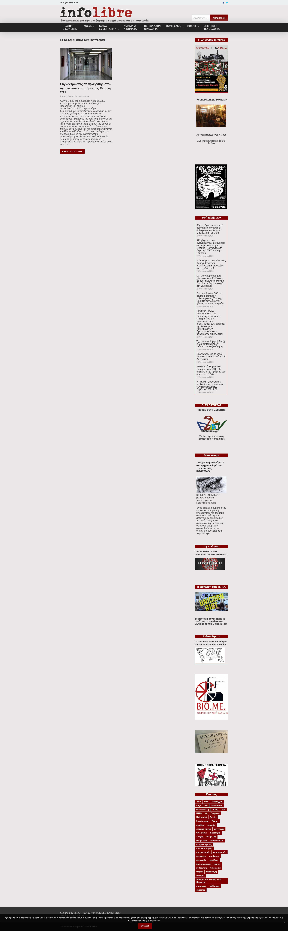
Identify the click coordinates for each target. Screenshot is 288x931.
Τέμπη (215, 821)
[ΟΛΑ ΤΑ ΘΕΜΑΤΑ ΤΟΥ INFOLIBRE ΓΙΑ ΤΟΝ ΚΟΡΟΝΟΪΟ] (210, 569)
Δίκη (206, 805)
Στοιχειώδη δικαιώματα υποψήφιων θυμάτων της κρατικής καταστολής (210, 466)
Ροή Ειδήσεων (211, 217)
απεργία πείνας (203, 829)
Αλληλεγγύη (216, 802)
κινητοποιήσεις (203, 864)
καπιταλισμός (219, 852)
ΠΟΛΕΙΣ (192, 26)
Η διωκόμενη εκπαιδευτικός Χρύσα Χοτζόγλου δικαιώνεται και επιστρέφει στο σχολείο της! (211, 264)
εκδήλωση (211, 837)
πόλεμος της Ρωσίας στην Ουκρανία (208, 880)
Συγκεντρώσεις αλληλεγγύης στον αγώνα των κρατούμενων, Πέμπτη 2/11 (85, 88)
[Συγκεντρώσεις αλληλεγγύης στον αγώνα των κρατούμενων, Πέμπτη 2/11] (86, 65)
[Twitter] (227, 2)
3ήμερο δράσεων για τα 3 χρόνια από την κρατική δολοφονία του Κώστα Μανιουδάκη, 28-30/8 (209, 229)
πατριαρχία (215, 868)
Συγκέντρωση (202, 821)
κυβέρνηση (201, 868)
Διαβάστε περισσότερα (209, 532)
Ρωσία (213, 817)
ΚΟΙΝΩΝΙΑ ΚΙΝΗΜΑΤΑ (130, 27)
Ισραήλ (215, 809)
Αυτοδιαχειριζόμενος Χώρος (211, 134)
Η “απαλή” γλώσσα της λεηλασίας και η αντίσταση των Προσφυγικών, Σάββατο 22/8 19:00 (210, 385)
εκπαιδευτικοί (216, 840)
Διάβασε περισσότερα (72, 151)
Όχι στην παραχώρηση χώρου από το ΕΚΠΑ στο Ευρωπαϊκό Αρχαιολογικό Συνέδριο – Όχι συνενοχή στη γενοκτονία (210, 280)
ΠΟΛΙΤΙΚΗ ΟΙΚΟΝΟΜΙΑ (70, 27)
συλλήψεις (214, 886)
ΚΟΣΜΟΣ (89, 26)
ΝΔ (206, 813)
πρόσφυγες (211, 872)
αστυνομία (219, 829)
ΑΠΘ (206, 802)
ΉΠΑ (198, 802)
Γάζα (198, 805)
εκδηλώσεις (201, 840)
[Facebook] (223, 2)
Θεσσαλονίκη (202, 809)
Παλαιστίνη (201, 817)
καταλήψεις (214, 856)
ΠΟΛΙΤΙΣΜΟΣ (173, 26)
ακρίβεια (200, 825)
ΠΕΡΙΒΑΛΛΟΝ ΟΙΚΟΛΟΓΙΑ (152, 27)
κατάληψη (201, 856)
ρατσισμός (201, 886)
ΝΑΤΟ (199, 813)
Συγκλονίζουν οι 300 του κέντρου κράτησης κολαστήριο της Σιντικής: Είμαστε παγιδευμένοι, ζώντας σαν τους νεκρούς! (210, 298)
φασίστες (200, 890)
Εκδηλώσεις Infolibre (211, 39)
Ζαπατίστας (216, 805)
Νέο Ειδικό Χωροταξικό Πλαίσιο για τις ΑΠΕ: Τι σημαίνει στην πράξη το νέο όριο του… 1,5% (210, 370)
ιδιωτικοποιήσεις (204, 848)
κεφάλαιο (214, 860)
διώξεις (199, 837)
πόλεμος (200, 876)
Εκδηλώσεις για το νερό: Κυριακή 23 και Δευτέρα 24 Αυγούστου (210, 356)
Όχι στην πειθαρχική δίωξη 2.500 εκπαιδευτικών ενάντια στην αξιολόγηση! (210, 344)
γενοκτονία (201, 833)
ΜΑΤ (224, 809)
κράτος (217, 864)
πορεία (199, 872)
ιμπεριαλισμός (203, 852)
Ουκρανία (215, 813)
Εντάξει (145, 926)
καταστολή (201, 860)
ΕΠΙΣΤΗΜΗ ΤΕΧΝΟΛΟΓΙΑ (212, 27)
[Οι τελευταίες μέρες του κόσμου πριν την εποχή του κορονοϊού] (210, 662)
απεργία (211, 825)
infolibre (85, 96)
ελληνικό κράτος (204, 844)
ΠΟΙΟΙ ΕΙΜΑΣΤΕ (204, 100)
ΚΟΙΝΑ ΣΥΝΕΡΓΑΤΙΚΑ (107, 27)
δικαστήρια (215, 833)
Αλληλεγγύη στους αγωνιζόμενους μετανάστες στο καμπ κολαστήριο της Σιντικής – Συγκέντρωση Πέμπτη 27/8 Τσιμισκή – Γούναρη (210, 246)
